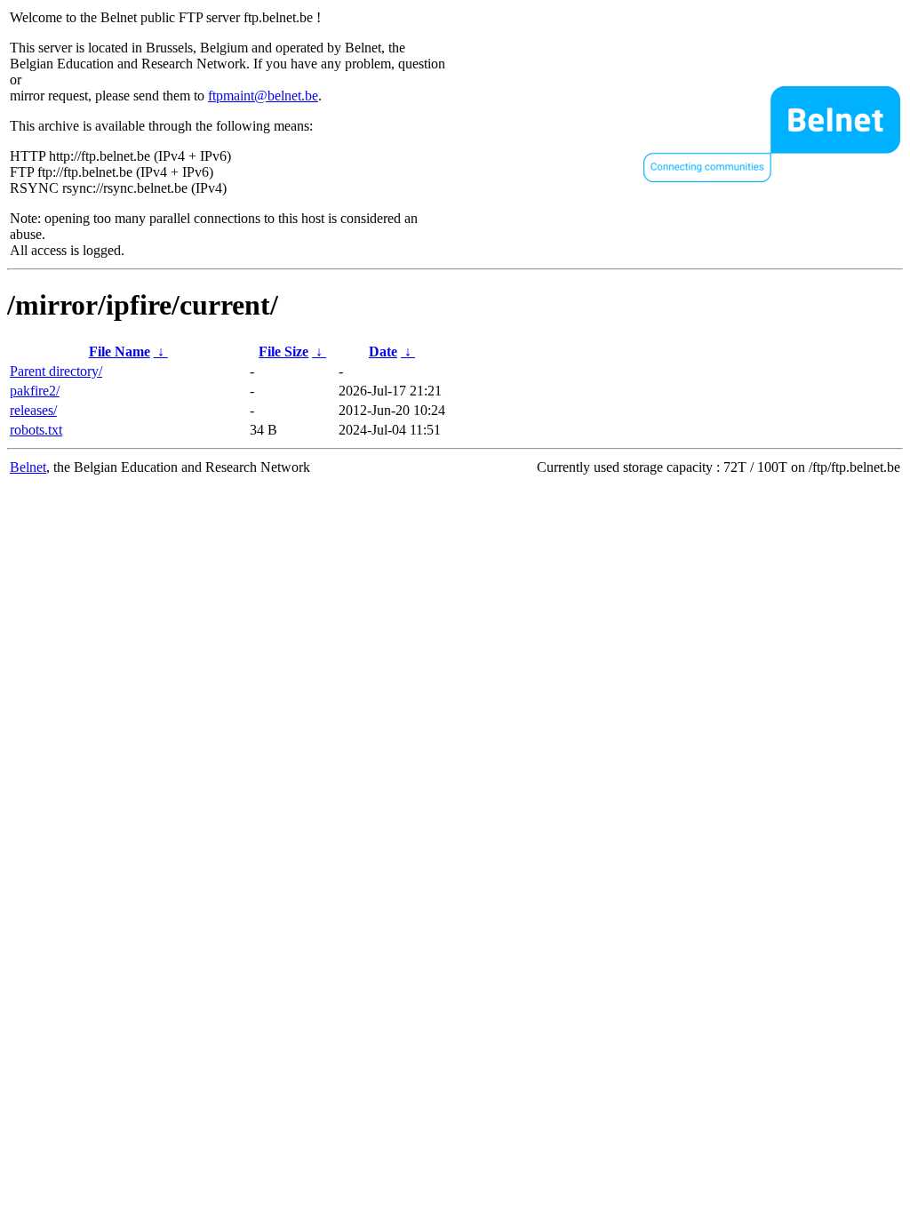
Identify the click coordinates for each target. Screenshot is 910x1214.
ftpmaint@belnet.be (263, 95)
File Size (283, 351)
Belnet (28, 467)
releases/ (33, 410)
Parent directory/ (56, 371)
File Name (119, 351)
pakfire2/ (35, 390)
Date (383, 351)
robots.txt (36, 429)
